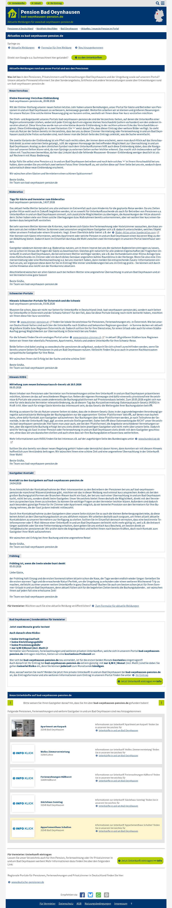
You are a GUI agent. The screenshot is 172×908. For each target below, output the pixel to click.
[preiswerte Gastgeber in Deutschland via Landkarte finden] (159, 18)
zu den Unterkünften (90, 57)
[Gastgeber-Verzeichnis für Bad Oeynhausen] (13, 13)
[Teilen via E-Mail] (108, 894)
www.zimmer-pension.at (35, 321)
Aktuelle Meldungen (22, 47)
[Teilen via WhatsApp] (99, 894)
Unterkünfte (17, 3)
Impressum (120, 903)
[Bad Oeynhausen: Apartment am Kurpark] (24, 728)
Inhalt (36, 3)
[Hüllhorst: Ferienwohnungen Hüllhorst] (24, 779)
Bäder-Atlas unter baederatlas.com (135, 232)
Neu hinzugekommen (90, 47)
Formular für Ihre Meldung (56, 47)
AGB (79, 903)
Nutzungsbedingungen (98, 903)
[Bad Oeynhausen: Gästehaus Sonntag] (24, 804)
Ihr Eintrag (55, 3)
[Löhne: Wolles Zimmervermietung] (24, 753)
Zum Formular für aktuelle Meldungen (117, 605)
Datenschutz (66, 903)
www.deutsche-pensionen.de (27, 882)
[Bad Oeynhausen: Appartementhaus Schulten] (24, 829)
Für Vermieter (47, 903)
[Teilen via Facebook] (83, 894)
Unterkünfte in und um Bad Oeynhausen (118, 730)
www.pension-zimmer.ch (87, 337)
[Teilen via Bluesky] (91, 894)
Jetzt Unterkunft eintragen (141, 681)
